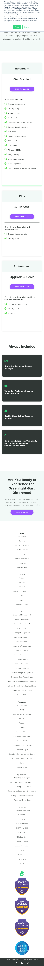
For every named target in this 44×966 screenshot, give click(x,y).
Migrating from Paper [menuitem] (22, 778)
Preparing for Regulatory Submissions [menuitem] (22, 791)
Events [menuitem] (22, 727)
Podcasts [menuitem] (22, 718)
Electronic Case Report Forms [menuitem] (22, 677)
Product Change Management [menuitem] (22, 673)
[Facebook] (16, 963)
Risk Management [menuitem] (22, 628)
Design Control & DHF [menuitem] (22, 624)
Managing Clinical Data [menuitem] (22, 800)
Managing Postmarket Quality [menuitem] (22, 795)
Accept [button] (17, 27)
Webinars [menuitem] (22, 723)
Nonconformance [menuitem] (22, 650)
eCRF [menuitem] (22, 863)
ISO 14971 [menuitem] (22, 819)
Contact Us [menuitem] (22, 563)
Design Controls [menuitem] (22, 841)
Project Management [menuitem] (22, 655)
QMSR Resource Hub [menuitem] (22, 810)
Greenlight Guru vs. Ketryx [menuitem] (22, 758)
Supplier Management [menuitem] (22, 664)
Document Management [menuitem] (22, 615)
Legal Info (36, 959)
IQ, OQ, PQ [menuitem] (22, 855)
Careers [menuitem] (22, 541)
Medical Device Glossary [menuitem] (22, 714)
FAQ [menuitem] (22, 763)
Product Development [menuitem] (22, 619)
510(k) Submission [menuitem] (22, 837)
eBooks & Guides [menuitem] (22, 741)
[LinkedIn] (22, 963)
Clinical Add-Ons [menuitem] (22, 695)
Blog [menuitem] (22, 710)
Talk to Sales (22, 89)
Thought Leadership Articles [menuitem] (22, 745)
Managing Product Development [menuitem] (22, 782)
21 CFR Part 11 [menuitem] (22, 832)
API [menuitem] (22, 595)
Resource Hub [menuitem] (22, 767)
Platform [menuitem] (22, 578)
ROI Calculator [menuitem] (22, 705)
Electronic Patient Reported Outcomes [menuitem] (22, 681)
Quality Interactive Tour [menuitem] (22, 591)
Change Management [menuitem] (22, 633)
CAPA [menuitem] (22, 850)
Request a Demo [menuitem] (22, 604)
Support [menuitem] (22, 554)
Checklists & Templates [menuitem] (22, 736)
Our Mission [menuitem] (22, 536)
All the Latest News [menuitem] (22, 558)
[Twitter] (28, 963)
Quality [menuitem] (22, 582)
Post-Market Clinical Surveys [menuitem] (22, 690)
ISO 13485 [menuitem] (22, 815)
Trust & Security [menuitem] (22, 550)
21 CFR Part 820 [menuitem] (22, 828)
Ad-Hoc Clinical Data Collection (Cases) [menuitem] (22, 686)
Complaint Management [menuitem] (22, 646)
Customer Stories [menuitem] (22, 732)
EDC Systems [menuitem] (22, 859)
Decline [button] (26, 27)
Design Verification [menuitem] (22, 846)
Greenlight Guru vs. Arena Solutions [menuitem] (22, 754)
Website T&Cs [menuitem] (22, 567)
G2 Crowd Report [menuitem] (22, 750)
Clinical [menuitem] (22, 587)
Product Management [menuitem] (22, 668)
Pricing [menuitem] (22, 600)
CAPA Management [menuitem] (22, 641)
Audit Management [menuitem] (22, 659)
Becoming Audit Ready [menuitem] (22, 787)
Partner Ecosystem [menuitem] (22, 545)
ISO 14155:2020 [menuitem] (22, 824)
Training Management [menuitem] (22, 637)
